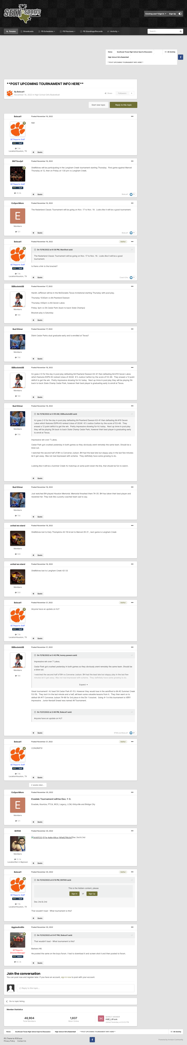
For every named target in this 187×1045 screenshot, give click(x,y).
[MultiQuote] (33, 152)
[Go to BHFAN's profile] (17, 843)
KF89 (116, 733)
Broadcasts (28, 31)
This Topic (171, 31)
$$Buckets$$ (17, 286)
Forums (12, 31)
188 (18, 315)
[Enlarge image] (51, 837)
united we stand (17, 525)
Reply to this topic (123, 105)
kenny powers (66, 655)
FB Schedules (47, 31)
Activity (113, 31)
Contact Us (21, 1041)
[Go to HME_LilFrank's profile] (101, 1018)
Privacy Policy (9, 1041)
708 (18, 357)
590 (19, 554)
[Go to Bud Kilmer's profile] (17, 341)
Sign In (74, 894)
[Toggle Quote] (35, 250)
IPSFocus (18, 1038)
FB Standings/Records (93, 31)
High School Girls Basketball (47, 95)
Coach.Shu (124, 277)
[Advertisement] (55, 57)
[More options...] (132, 116)
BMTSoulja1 (17, 161)
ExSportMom (17, 203)
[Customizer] (180, 14)
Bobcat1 (21, 91)
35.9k (18, 193)
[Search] (180, 31)
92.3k (18, 962)
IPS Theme (8, 1038)
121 (18, 232)
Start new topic (98, 105)
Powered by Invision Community (171, 1040)
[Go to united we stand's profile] (17, 538)
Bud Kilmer (18, 329)
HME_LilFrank (111, 1019)
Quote (40, 152)
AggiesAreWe (17, 927)
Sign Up (172, 14)
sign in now (66, 977)
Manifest (64, 250)
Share (109, 93)
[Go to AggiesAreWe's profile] (17, 940)
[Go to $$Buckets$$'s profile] (17, 299)
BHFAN (18, 831)
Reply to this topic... (30, 988)
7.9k (19, 148)
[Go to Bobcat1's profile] (10, 93)
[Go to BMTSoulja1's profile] (17, 174)
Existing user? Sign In (155, 14)
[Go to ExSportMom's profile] (17, 216)
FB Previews (68, 31)
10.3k (18, 859)
